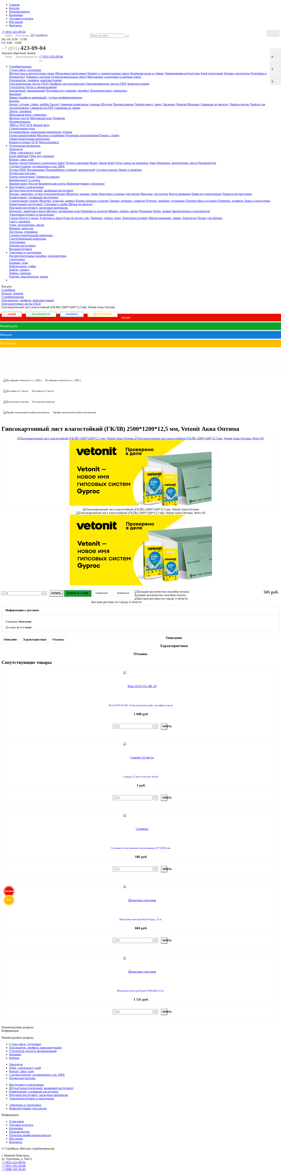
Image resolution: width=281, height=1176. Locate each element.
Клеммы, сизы (18, 262)
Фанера (38, 125)
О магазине (16, 1121)
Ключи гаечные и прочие (92, 200)
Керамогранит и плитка (24, 180)
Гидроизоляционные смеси (68, 76)
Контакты (15, 25)
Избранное (123, 593)
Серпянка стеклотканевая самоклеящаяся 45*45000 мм (140, 848)
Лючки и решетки (130, 169)
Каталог (14, 8)
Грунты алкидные (77, 163)
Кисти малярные (180, 194)
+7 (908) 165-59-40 (13, 1169)
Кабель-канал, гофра (22, 266)
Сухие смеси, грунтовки (25, 70)
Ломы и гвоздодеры (257, 200)
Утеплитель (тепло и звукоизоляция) (33, 87)
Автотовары (17, 242)
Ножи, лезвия (162, 211)
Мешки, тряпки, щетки (123, 211)
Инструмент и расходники (26, 187)
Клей (111, 163)
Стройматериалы (20, 66)
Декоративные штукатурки (182, 73)
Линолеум (16, 149)
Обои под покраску (42, 156)
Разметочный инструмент (26, 204)
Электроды (189, 218)
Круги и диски (29, 218)
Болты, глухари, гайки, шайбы (29, 104)
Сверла (14, 218)
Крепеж (14, 101)
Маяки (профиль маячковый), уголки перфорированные (45, 97)
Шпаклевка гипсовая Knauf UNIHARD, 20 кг (140, 990)
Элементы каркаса (48, 176)
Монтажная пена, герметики (27, 114)
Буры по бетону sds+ (76, 218)
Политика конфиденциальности (30, 1135)
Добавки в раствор (38, 76)
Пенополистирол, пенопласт (108, 90)
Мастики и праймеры (51, 135)
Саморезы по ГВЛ (41, 107)
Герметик (59, 118)
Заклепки (169, 104)
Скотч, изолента (19, 221)
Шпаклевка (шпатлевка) (71, 73)
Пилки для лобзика (209, 218)
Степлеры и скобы (56, 204)
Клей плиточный (212, 73)
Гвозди (54, 104)
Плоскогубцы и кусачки (201, 200)
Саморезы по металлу (214, 104)
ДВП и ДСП (17, 125)
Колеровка (16, 15)
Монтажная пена (41, 118)
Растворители (207, 163)
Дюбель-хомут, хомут (148, 104)
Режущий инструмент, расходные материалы (38, 207)
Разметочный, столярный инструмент (33, 197)
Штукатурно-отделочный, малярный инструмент (41, 190)
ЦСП (34, 142)
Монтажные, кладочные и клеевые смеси (114, 76)
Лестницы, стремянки (23, 231)
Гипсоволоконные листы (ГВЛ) (106, 83)
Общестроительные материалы (29, 138)
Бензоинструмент (20, 249)
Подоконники (36, 169)
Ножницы (145, 211)
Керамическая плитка (52, 183)
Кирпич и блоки (20, 142)
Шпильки (193, 104)
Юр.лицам (16, 22)
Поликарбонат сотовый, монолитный (70, 169)
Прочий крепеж (123, 104)
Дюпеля (181, 104)
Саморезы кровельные (74, 104)
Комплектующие (138, 83)
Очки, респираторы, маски (26, 225)
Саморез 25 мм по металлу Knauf (140, 776)
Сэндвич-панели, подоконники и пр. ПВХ (37, 166)
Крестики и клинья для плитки (119, 194)
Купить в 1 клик (78, 593)
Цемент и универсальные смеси (108, 73)
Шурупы (106, 104)
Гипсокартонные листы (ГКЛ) (29, 83)
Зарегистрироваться (26, 56)
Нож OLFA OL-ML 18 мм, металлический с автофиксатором (140, 705)
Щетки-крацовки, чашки (165, 218)
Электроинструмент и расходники (31, 214)
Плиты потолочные (22, 176)
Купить (56, 593)
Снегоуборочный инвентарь (27, 238)
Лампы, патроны (20, 273)
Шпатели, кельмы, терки (82, 194)
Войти (9, 35)
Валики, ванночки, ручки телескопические (37, 194)
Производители (19, 11)
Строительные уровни (23, 200)
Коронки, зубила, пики (106, 218)
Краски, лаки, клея (21, 159)
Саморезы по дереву (67, 107)
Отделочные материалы (24, 145)
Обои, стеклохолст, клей (25, 152)
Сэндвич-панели (107, 169)
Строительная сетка (22, 128)
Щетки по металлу (80, 204)
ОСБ (29, 125)
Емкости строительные (207, 194)
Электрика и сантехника (25, 252)
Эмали (102, 163)
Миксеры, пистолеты (154, 194)
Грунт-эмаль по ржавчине (132, 163)
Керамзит (15, 94)
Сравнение (102, 593)
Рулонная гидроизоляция (82, 135)
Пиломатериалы (19, 121)
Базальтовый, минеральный (27, 90)
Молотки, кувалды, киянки (57, 200)
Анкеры (94, 104)
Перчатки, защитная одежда (27, 211)
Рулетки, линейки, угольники (165, 200)
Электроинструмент (135, 218)
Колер (93, 163)
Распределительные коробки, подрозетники (37, 256)
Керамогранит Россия (23, 183)
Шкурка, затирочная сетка (63, 211)
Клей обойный (18, 156)
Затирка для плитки (237, 73)
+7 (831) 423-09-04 (13, 31)
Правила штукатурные (237, 194)
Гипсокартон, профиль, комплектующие (35, 80)
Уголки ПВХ (17, 169)
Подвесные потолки (22, 173)
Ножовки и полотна (94, 211)
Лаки (152, 163)
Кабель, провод (19, 269)
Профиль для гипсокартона (67, 83)
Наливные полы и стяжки (147, 73)
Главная (14, 4)
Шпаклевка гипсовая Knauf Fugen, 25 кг (140, 919)
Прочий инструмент (22, 245)
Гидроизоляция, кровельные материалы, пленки (40, 132)
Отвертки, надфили (230, 200)
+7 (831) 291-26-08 (13, 1165)
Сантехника (17, 259)
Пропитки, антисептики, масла (177, 163)
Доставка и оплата (21, 18)
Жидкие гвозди (19, 118)
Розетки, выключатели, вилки (28, 276)
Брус (47, 125)
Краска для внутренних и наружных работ (37, 163)
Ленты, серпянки (20, 111)
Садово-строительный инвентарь (31, 235)
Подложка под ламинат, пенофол (67, 90)
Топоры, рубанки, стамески (127, 200)
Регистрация (22, 35)
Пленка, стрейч (109, 135)
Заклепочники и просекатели (191, 211)
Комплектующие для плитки (86, 183)
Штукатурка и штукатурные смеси (31, 73)
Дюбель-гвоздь (239, 104)
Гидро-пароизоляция (22, 135)
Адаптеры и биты (51, 218)
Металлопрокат (49, 142)
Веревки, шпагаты (21, 228)
